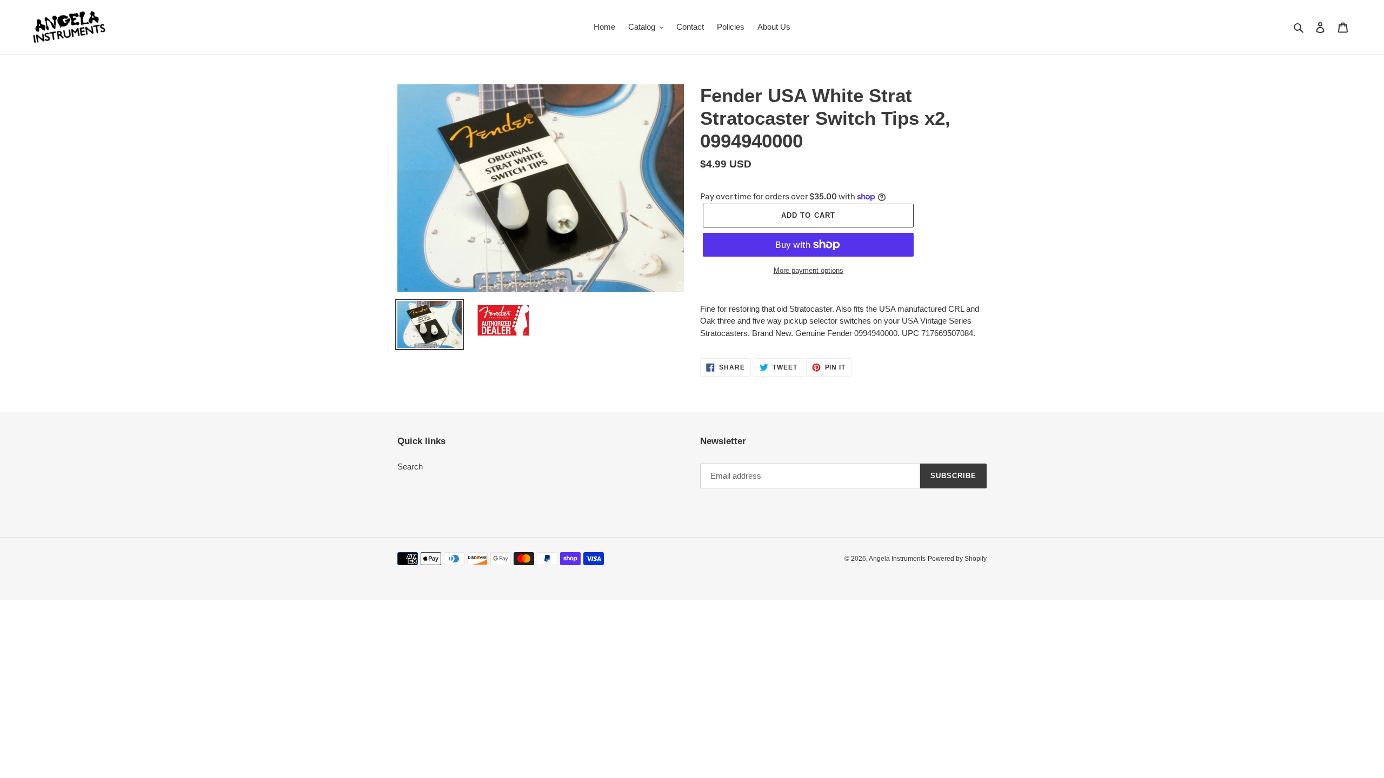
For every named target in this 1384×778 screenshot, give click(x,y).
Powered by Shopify (957, 558)
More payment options (808, 270)
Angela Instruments (897, 558)
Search (410, 466)
